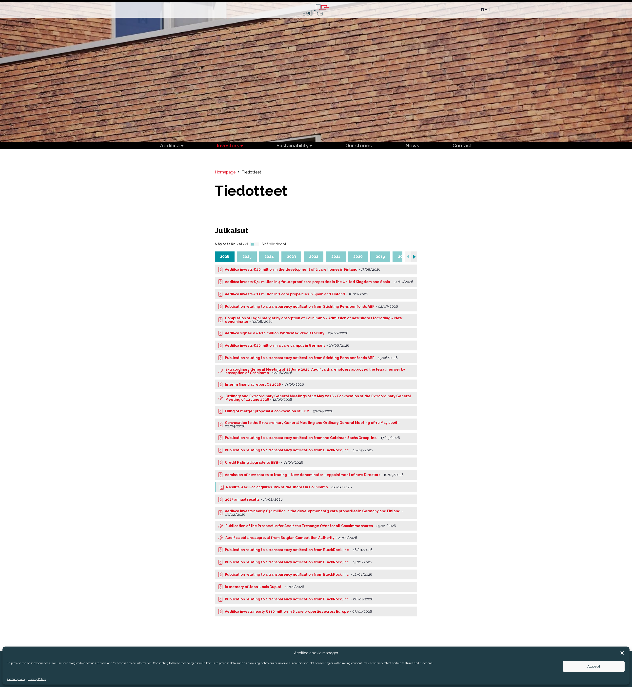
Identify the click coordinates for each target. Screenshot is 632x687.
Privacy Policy (37, 679)
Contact (462, 146)
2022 (313, 256)
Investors (228, 146)
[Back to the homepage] (316, 10)
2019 (380, 256)
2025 (247, 256)
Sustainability (293, 146)
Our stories (358, 146)
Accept (593, 666)
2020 (358, 256)
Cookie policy (16, 679)
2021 (335, 256)
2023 (291, 256)
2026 (224, 256)
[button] (622, 652)
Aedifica (170, 146)
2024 (269, 256)
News (412, 146)
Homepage (225, 172)
